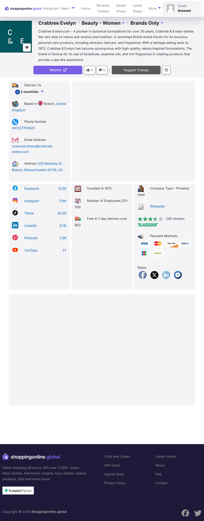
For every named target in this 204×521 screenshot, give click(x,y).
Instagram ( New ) (56, 8)
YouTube (30, 250)
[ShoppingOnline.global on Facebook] (198, 513)
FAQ (158, 474)
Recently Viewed (103, 8)
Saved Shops (121, 8)
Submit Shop (114, 474)
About (160, 465)
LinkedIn (30, 226)
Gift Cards (112, 465)
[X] (154, 278)
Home (85, 8)
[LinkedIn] (166, 278)
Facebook (31, 188)
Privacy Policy (115, 483)
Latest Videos (165, 456)
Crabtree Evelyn (57, 23)
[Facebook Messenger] (178, 278)
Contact (161, 483)
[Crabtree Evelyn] (16, 36)
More (152, 8)
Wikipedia (157, 206)
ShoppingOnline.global (49, 512)
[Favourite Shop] (27, 47)
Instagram (31, 201)
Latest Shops (137, 8)
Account (184, 11)
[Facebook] (143, 278)
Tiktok (29, 213)
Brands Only (144, 23)
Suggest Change (136, 70)
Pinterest (31, 238)
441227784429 (23, 128)
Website (56, 70)
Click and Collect (117, 456)
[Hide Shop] (166, 70)
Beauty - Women (101, 23)
